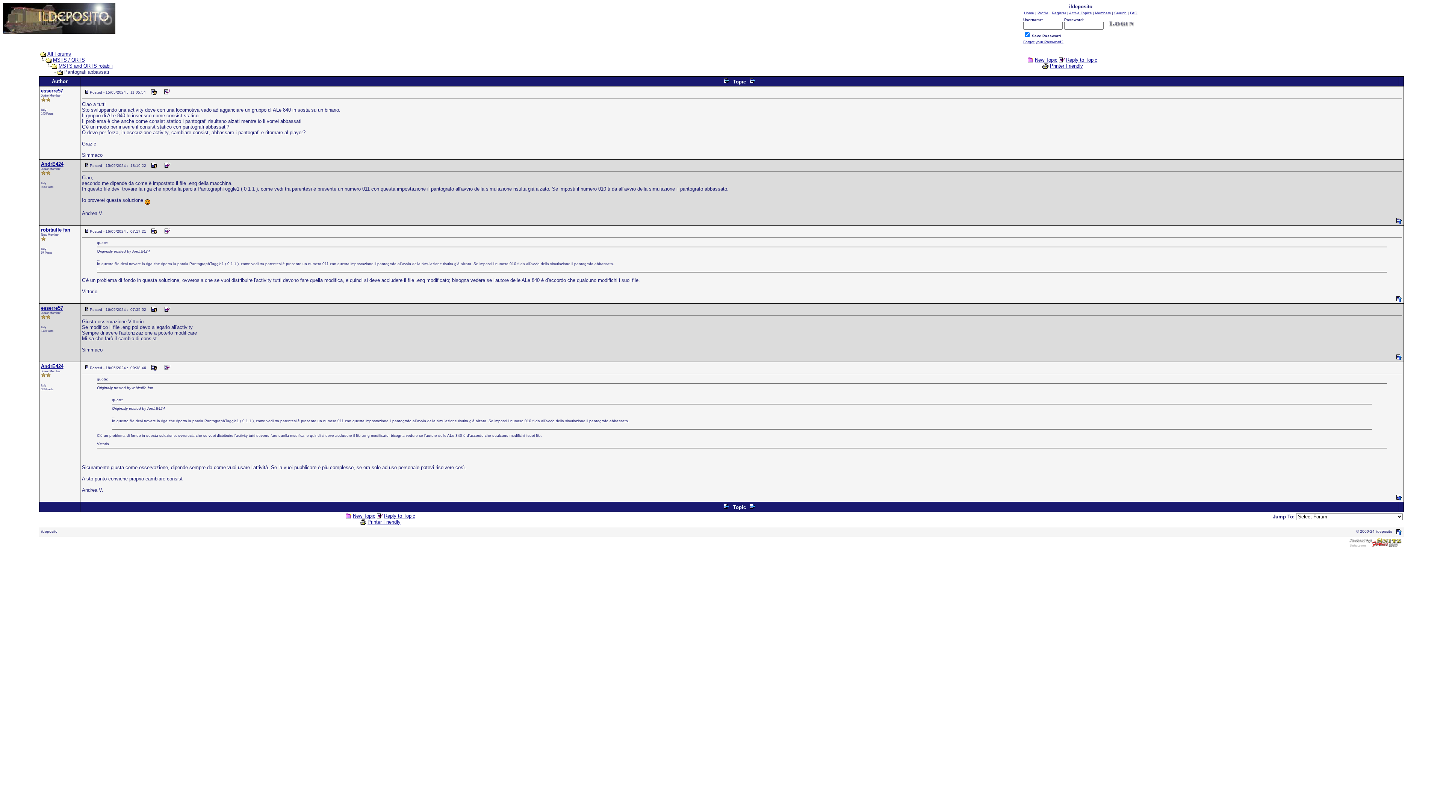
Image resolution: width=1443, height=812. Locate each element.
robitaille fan (55, 230)
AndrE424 (52, 164)
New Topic (1046, 60)
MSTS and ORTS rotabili (86, 66)
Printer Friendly (1066, 66)
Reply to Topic (1081, 60)
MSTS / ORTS (69, 60)
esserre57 (52, 91)
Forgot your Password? (1043, 42)
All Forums (59, 54)
